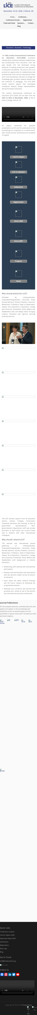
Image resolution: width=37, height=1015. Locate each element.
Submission (4, 942)
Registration (27, 20)
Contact (30, 23)
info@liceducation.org (8, 961)
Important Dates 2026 (8, 938)
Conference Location (7, 932)
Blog (19, 26)
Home (12, 17)
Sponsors (20, 23)
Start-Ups (3, 949)
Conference (22, 17)
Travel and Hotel (9, 23)
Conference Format (12, 20)
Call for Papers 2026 (7, 935)
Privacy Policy (27, 1005)
